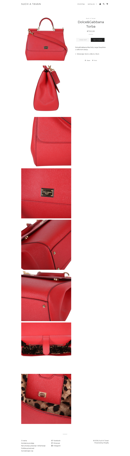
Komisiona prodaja (27, 443)
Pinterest (56, 443)
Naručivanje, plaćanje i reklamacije (33, 446)
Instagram (57, 446)
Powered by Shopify (101, 443)
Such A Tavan (31, 4)
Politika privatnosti (27, 448)
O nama (24, 440)
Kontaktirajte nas (27, 451)
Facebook (56, 440)
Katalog (91, 4)
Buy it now (98, 40)
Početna (81, 4)
